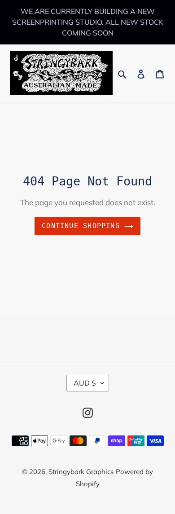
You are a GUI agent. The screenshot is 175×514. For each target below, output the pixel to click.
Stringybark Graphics (81, 471)
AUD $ (85, 382)
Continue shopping (81, 226)
